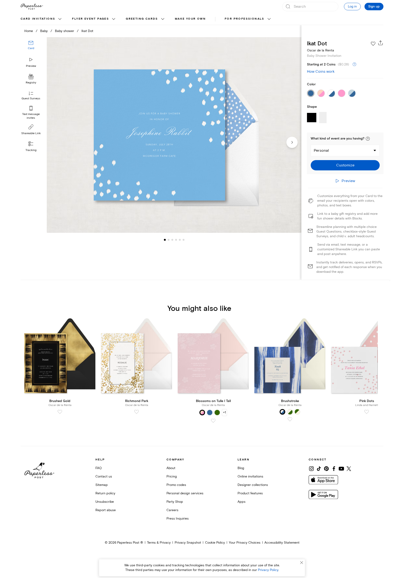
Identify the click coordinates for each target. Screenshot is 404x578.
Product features (250, 493)
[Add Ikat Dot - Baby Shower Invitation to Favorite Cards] (373, 44)
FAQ (98, 468)
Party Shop (174, 502)
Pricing (171, 476)
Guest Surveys (31, 99)
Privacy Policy (268, 570)
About (170, 468)
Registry (31, 83)
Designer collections (253, 485)
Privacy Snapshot (188, 543)
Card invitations (38, 19)
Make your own (190, 19)
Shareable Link (31, 133)
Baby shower (64, 31)
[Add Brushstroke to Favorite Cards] (290, 419)
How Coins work (321, 71)
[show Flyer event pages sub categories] (113, 19)
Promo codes (176, 485)
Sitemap (101, 485)
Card (31, 48)
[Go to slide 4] (172, 240)
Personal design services (184, 493)
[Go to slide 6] (180, 240)
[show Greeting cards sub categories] (163, 19)
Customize (345, 165)
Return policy (105, 493)
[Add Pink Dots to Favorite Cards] (366, 412)
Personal (321, 150)
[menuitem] (42, 19)
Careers (172, 510)
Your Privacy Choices (244, 543)
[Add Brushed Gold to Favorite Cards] (60, 412)
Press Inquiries (177, 519)
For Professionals (244, 19)
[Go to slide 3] (169, 240)
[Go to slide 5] (176, 240)
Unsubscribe (104, 502)
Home (28, 31)
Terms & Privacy (159, 543)
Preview (31, 66)
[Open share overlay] (380, 43)
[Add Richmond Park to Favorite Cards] (136, 412)
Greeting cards (142, 19)
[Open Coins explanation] (354, 64)
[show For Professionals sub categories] (269, 19)
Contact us (103, 476)
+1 (224, 412)
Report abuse (105, 510)
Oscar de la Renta (320, 50)
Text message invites (31, 116)
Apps (241, 502)
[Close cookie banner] (301, 562)
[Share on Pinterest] (326, 468)
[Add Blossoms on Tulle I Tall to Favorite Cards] (213, 421)
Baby (44, 31)
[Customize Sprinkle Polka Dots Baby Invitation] (174, 135)
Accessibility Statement (281, 543)
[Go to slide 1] (165, 240)
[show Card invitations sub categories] (60, 19)
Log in (352, 6)
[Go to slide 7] (183, 240)
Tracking (30, 150)
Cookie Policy (215, 543)
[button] (367, 138)
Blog (241, 468)
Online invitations (250, 476)
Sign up (374, 6)
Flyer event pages (90, 19)
